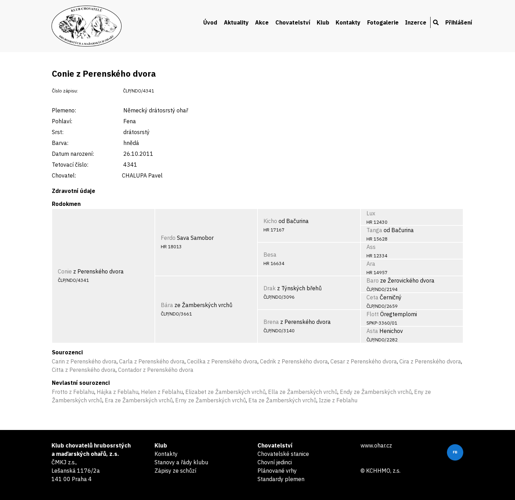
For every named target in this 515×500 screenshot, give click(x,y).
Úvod (210, 22)
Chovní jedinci (275, 462)
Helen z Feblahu (162, 391)
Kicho (270, 220)
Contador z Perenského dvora (155, 369)
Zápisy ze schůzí (175, 470)
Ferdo (168, 237)
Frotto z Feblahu (73, 391)
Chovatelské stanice (283, 453)
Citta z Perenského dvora (84, 369)
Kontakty (348, 22)
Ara (370, 263)
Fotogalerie (383, 22)
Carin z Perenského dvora (84, 361)
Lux (370, 213)
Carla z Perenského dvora (152, 361)
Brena (271, 321)
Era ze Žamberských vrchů (139, 400)
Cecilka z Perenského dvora (222, 361)
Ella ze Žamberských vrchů (302, 391)
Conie (65, 271)
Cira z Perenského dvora (430, 361)
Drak (269, 288)
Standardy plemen (281, 478)
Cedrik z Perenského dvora (294, 361)
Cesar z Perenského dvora (363, 361)
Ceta (372, 297)
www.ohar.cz (376, 445)
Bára (167, 304)
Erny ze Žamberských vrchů (210, 400)
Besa (269, 254)
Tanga (374, 230)
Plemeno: (64, 110)
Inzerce (415, 22)
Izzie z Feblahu (338, 400)
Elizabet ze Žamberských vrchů (225, 391)
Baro (372, 280)
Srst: (57, 132)
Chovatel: (64, 175)
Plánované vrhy (277, 470)
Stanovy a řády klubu (181, 462)
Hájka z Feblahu (117, 391)
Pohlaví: (62, 121)
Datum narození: (73, 153)
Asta (372, 330)
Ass (371, 246)
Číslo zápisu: (65, 91)
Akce (262, 22)
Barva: (60, 142)
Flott (372, 314)
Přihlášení (458, 22)
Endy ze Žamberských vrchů (376, 391)
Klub (323, 22)
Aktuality (236, 22)
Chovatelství (292, 22)
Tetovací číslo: (70, 164)
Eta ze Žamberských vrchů (282, 400)
